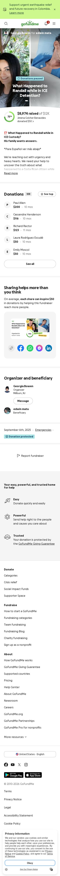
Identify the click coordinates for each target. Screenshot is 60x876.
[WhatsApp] (30, 348)
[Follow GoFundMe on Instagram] (26, 764)
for (31, 32)
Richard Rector (22, 226)
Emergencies (43, 429)
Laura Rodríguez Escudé (28, 237)
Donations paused (32, 78)
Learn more (16, 12)
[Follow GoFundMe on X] (19, 764)
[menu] (54, 23)
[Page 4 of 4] (34, 100)
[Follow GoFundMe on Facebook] (6, 764)
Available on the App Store (33, 775)
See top (48, 194)
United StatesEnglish (31, 754)
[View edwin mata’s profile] (7, 410)
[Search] (6, 23)
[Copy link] (11, 348)
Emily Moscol (21, 249)
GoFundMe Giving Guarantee (36, 543)
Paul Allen (19, 202)
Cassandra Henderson (27, 214)
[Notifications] (46, 23)
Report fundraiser (32, 455)
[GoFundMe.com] (30, 24)
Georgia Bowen (23, 386)
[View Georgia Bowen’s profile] (7, 389)
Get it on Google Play (14, 775)
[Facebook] (20, 348)
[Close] (54, 9)
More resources (14, 736)
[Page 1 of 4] (26, 100)
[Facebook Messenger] (39, 348)
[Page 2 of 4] (29, 100)
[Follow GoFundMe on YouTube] (12, 764)
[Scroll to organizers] (6, 33)
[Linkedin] (48, 348)
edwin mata (21, 409)
